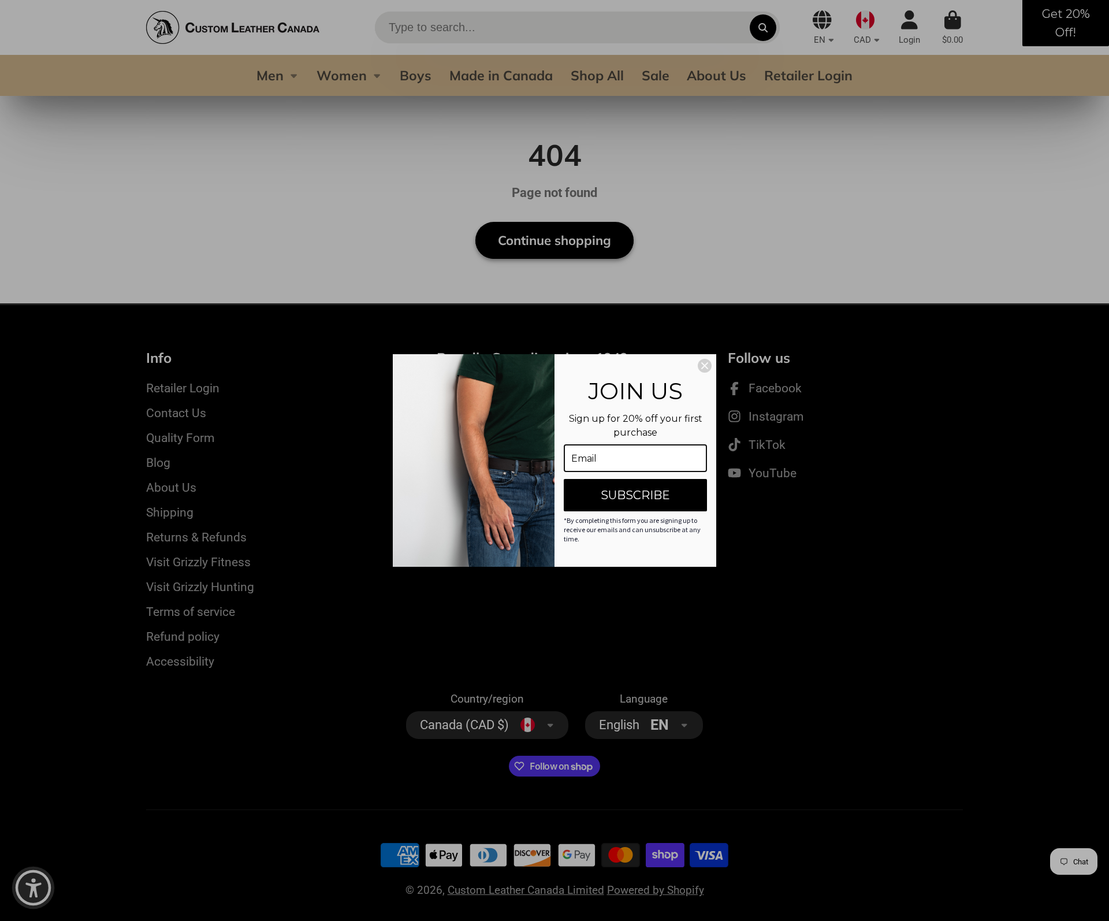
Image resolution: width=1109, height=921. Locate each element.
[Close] (705, 366)
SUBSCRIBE (635, 495)
